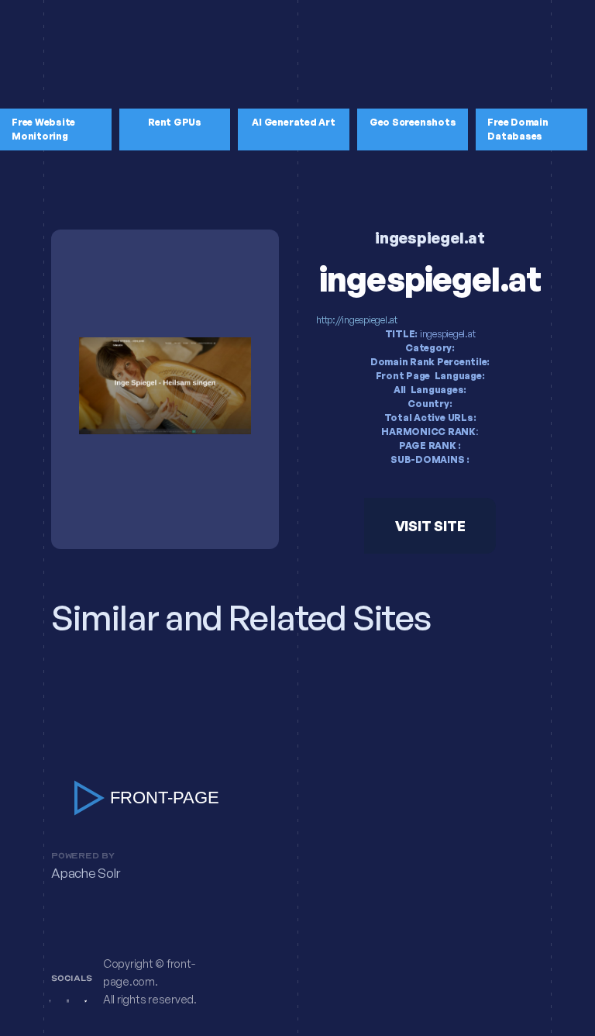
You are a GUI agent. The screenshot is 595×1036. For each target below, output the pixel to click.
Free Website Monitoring (43, 129)
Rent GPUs (174, 122)
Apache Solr (85, 873)
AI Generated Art (293, 122)
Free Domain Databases (517, 129)
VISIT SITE (430, 525)
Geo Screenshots (413, 122)
